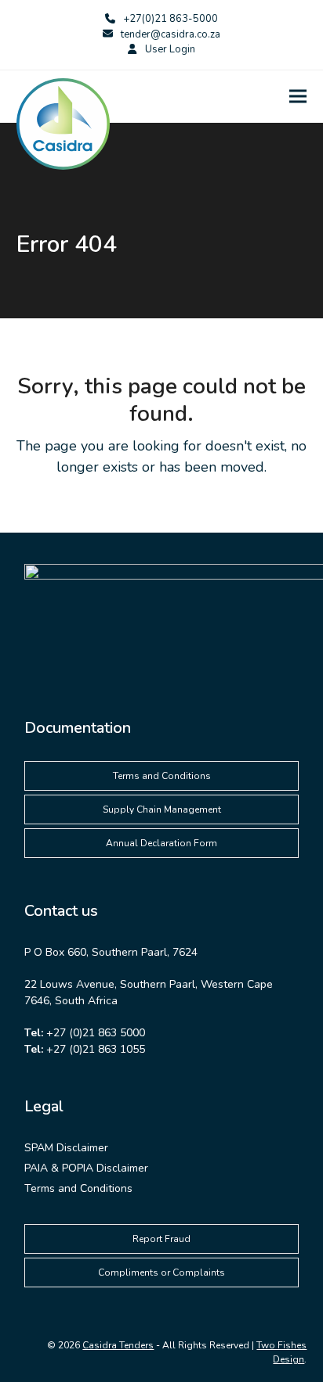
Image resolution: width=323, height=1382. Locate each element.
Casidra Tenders (118, 1345)
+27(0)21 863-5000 (170, 19)
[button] (298, 96)
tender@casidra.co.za (170, 34)
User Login (170, 49)
